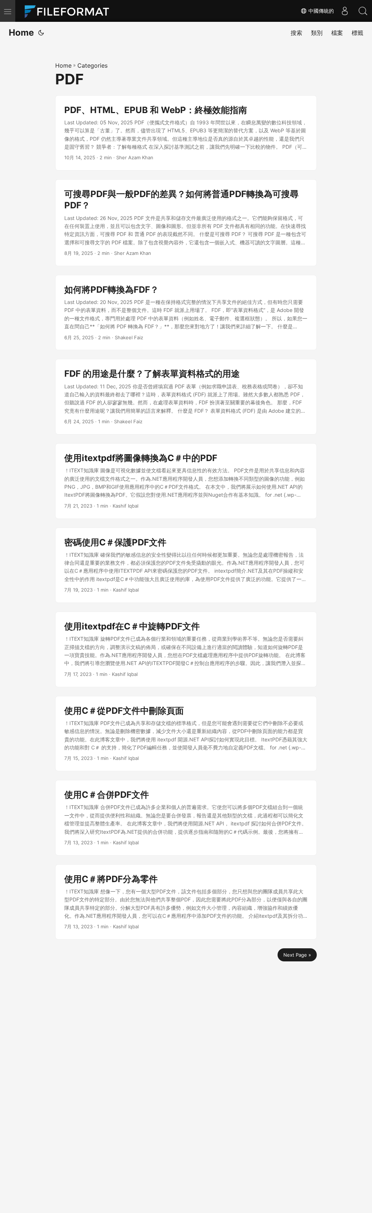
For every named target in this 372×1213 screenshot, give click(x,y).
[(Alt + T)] (41, 33)
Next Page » (297, 955)
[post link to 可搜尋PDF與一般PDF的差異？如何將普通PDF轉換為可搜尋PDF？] (186, 223)
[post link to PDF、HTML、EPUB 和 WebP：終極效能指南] (186, 133)
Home (21, 32)
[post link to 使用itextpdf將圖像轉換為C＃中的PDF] (186, 481)
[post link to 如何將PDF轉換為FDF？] (186, 312)
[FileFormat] (70, 11)
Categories (92, 65)
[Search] (363, 11)
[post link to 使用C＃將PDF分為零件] (186, 902)
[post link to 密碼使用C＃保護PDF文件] (186, 565)
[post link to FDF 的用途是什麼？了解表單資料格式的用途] (186, 396)
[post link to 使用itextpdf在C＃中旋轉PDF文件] (186, 649)
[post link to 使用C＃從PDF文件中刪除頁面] (186, 733)
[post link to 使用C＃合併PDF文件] (186, 817)
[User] (345, 11)
